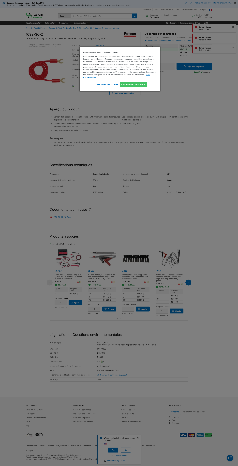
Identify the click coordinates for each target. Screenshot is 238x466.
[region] (120, 69)
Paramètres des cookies (107, 84)
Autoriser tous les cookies (133, 84)
